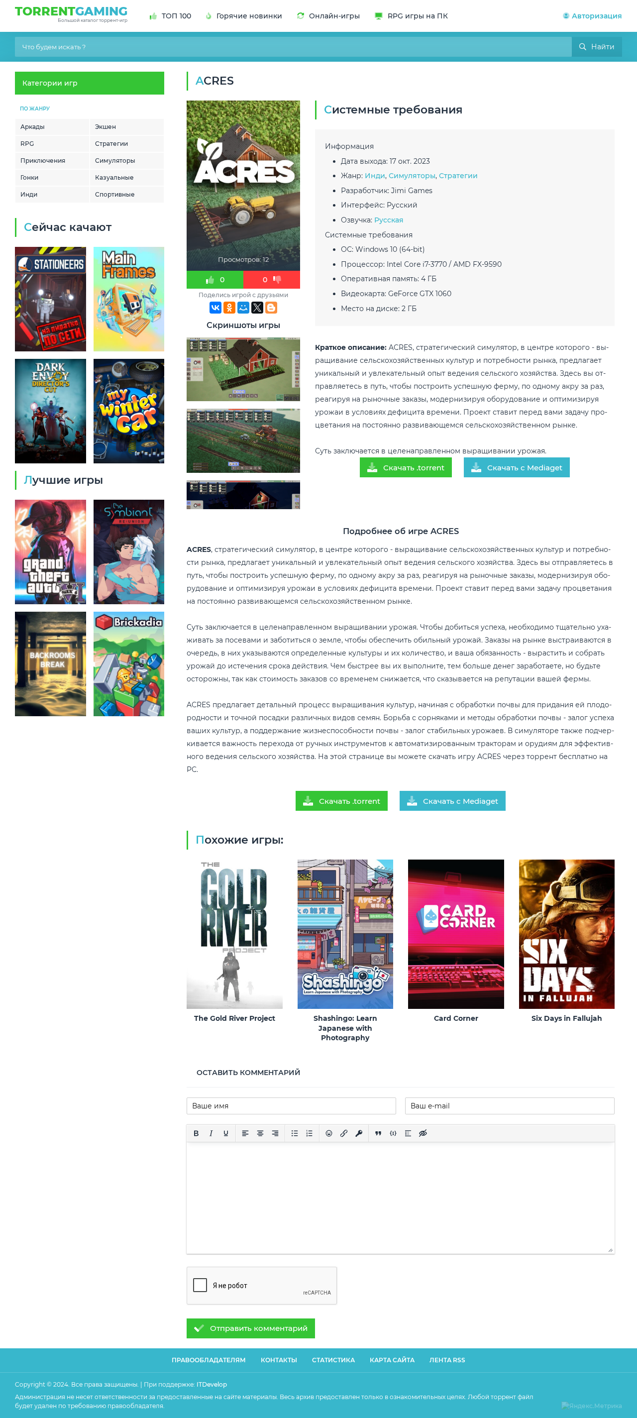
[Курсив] (211, 1133)
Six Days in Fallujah (566, 1018)
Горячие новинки (249, 15)
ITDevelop (212, 1384)
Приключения (42, 160)
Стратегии (111, 143)
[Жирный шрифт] (196, 1133)
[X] (257, 308)
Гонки (29, 177)
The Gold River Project (234, 1018)
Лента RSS (447, 1360)
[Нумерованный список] (309, 1133)
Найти (603, 46)
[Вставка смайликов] (328, 1133)
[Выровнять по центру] (260, 1133)
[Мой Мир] (243, 308)
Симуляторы (115, 160)
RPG (27, 143)
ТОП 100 (176, 15)
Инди (28, 194)
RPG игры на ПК (418, 15)
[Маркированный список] (294, 1133)
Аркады (32, 126)
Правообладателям (209, 1360)
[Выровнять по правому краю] (275, 1133)
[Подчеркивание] (225, 1133)
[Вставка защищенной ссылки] (358, 1133)
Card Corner (456, 1018)
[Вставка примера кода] (393, 1133)
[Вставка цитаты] (378, 1133)
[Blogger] (271, 308)
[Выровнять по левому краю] (245, 1133)
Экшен (105, 126)
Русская (389, 220)
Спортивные (115, 194)
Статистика (333, 1360)
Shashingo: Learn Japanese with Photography (345, 1028)
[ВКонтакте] (215, 308)
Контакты (279, 1360)
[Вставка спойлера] (408, 1133)
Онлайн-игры (334, 15)
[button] (592, 15)
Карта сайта (392, 1360)
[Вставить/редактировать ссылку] (343, 1133)
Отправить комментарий (259, 1328)
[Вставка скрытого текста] (423, 1133)
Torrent (71, 13)
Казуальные (114, 177)
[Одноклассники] (229, 308)
